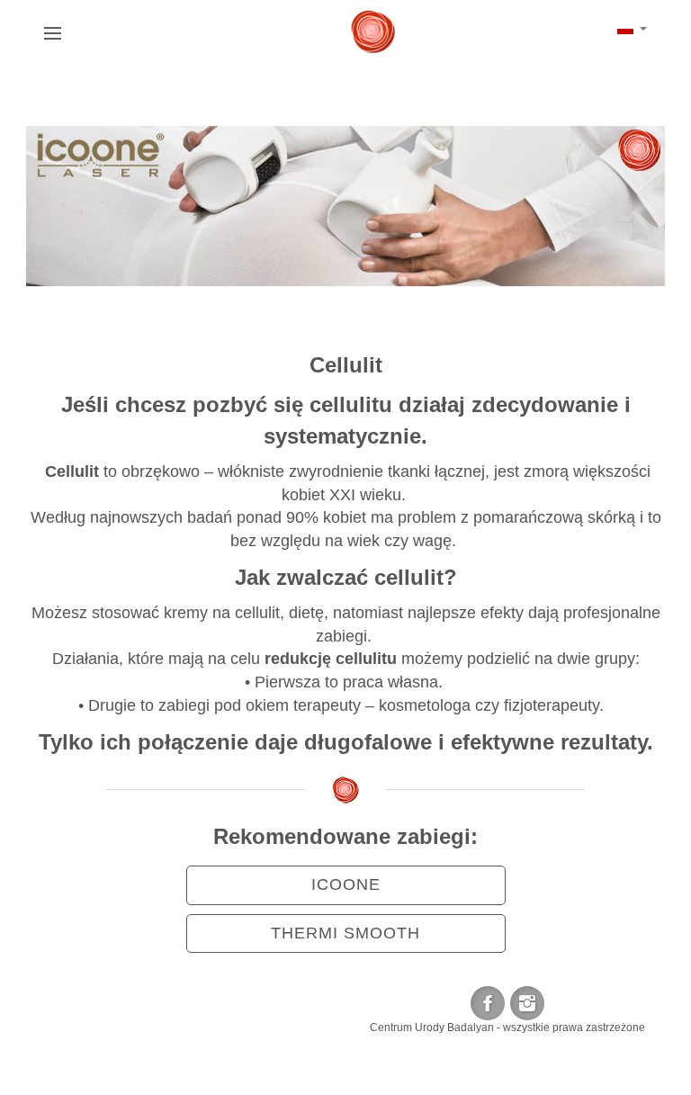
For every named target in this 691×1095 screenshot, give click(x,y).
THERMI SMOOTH (345, 933)
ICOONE (346, 884)
